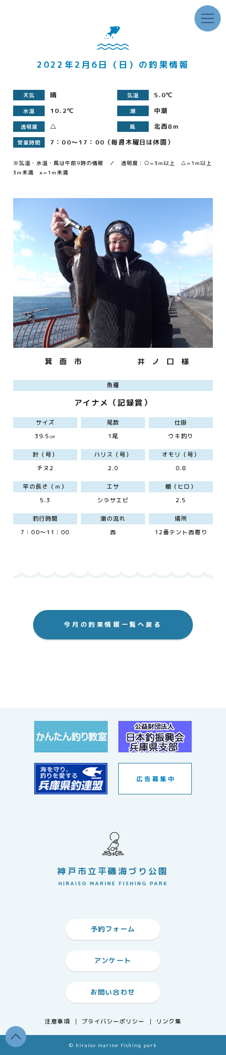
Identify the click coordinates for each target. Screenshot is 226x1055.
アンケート (113, 960)
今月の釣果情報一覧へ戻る (113, 624)
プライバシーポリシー (113, 1022)
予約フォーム (113, 929)
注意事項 (57, 1022)
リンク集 (168, 1022)
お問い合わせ (113, 992)
